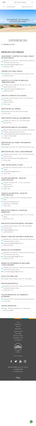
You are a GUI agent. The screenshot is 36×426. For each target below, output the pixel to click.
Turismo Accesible (18, 335)
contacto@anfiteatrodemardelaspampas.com (17, 134)
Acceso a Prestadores (18, 356)
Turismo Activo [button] (9, 44)
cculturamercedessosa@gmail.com (14, 89)
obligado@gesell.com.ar (10, 230)
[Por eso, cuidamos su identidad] (18, 21)
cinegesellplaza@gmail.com (11, 171)
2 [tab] (18, 31)
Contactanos (18, 340)
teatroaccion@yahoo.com (11, 202)
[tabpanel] (18, 21)
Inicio (18, 322)
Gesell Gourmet (18, 331)
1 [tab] (16, 31)
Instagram (25, 361)
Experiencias (18, 324)
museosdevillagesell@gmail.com (13, 64)
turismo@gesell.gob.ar (18, 371)
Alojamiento (18, 328)
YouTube (20, 361)
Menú (4, 2)
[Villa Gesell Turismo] (18, 348)
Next (34, 21)
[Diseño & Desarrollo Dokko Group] (18, 375)
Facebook (11, 361)
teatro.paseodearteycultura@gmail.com (15, 158)
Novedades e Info (18, 338)
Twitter (16, 361)
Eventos (18, 326)
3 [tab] (20, 31)
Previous (1, 21)
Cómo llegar (18, 333)
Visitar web (6, 104)
